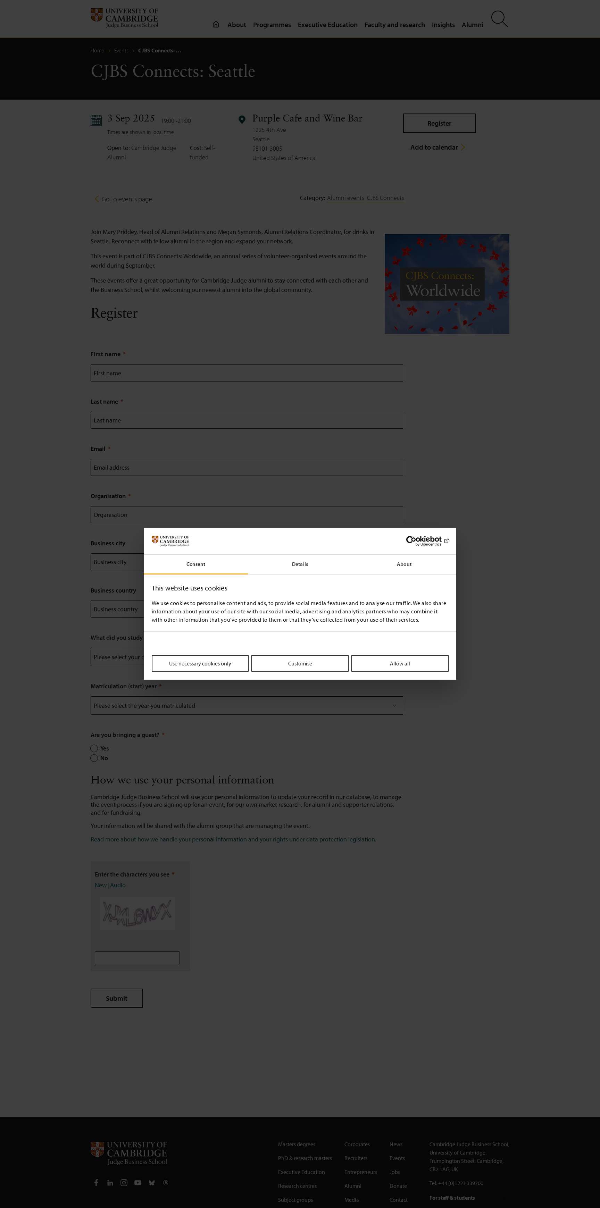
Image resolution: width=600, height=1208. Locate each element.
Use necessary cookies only (200, 663)
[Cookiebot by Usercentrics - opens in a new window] (418, 541)
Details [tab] (300, 564)
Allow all (400, 663)
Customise (300, 663)
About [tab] (404, 564)
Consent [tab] (196, 564)
